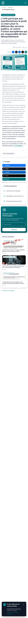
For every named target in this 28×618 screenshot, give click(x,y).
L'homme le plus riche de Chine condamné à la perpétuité (14, 201)
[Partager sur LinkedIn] (19, 52)
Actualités (10, 7)
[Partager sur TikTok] (22, 52)
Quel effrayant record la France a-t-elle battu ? (15, 196)
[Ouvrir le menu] (25, 2)
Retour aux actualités (8, 290)
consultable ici (18, 145)
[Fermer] (23, 604)
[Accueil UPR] (3, 3)
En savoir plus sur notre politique (12, 613)
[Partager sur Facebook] (13, 52)
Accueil (3, 7)
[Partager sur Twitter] (16, 52)
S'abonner (14, 229)
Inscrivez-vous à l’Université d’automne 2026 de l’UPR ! (13, 191)
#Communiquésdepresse (8, 153)
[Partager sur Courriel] (26, 52)
